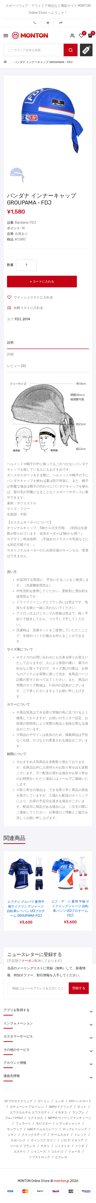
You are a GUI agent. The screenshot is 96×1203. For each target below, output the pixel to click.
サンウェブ (14, 1129)
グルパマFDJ (14, 1118)
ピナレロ (61, 1157)
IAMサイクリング (60, 1106)
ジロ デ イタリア (72, 1140)
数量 (10, 265)
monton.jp (61, 1181)
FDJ (18, 319)
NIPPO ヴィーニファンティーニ (69, 1118)
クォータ (74, 1151)
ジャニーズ (38, 1151)
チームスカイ (60, 1134)
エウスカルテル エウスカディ (30, 1112)
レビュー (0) (16, 366)
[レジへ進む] (60, 23)
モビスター (43, 1123)
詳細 (10, 354)
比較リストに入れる (28, 308)
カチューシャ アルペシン (27, 1106)
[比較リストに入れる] (32, 887)
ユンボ (59, 1101)
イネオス (61, 1112)
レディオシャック (68, 1123)
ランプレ (78, 1112)
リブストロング (39, 1157)
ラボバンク (18, 1140)
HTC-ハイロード (80, 1101)
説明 (10, 343)
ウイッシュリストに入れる (33, 297)
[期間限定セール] (86, 50)
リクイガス (35, 1118)
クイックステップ (34, 1134)
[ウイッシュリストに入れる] (20, 887)
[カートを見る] (47, 23)
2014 (26, 319)
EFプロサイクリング (18, 1101)
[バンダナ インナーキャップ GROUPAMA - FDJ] (16, 175)
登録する (78, 988)
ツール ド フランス (22, 1146)
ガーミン (44, 1101)
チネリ (45, 1146)
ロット (81, 1106)
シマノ (12, 1134)
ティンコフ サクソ (43, 1140)
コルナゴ (57, 1151)
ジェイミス (62, 1146)
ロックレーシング (75, 1129)
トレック (80, 1134)
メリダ (79, 1146)
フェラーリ (23, 1123)
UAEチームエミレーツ (42, 1129)
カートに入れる (43, 281)
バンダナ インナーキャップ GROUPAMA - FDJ (43, 62)
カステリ (20, 1151)
